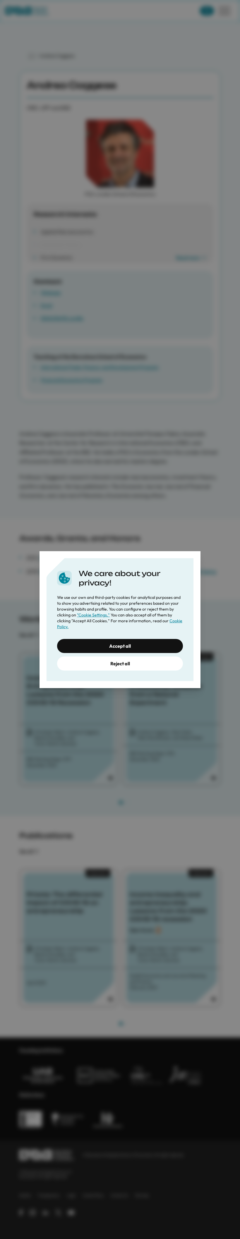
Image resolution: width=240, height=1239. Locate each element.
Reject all (120, 663)
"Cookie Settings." (93, 615)
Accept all (120, 646)
